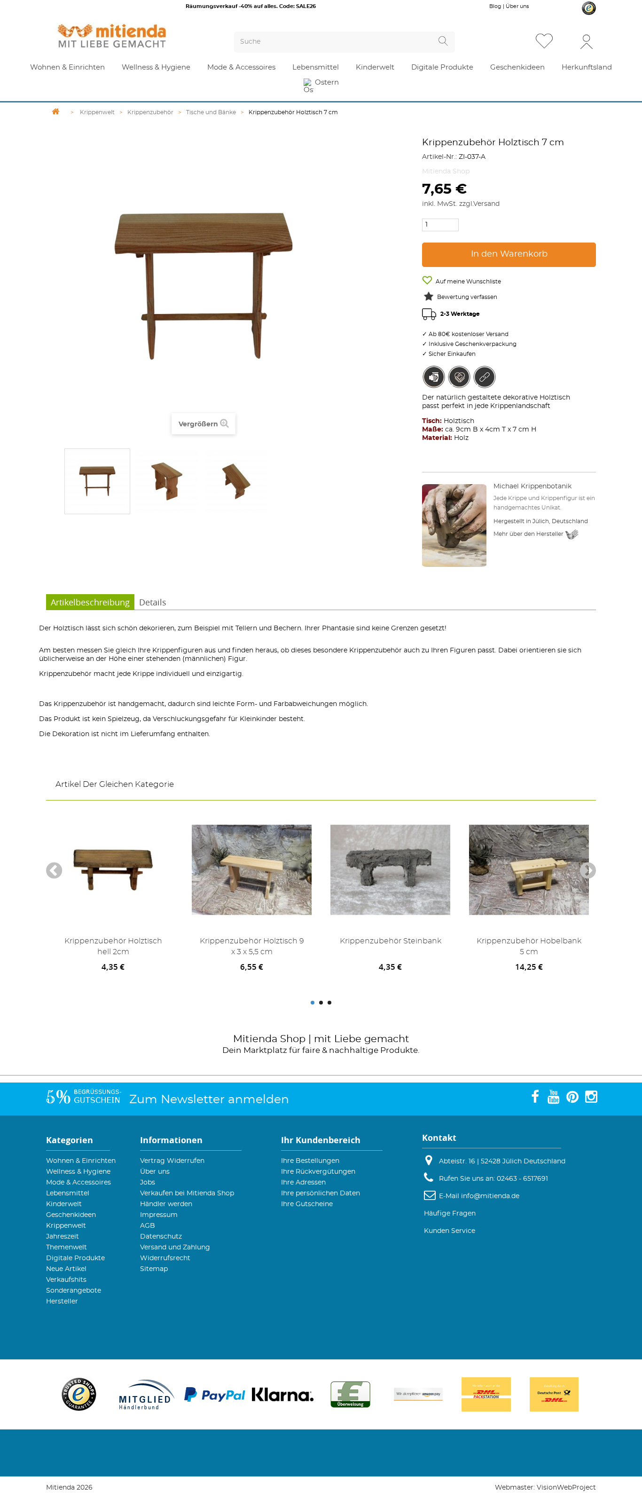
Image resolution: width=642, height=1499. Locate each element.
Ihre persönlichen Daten (320, 1193)
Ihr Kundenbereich (320, 1140)
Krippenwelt (66, 1226)
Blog (495, 6)
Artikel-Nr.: (439, 157)
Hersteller (62, 1301)
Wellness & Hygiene (78, 1172)
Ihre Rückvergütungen (318, 1172)
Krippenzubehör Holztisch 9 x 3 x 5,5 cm (252, 946)
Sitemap (154, 1269)
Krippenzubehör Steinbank (390, 941)
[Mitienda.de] (128, 36)
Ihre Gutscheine (307, 1204)
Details (152, 602)
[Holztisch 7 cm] (97, 481)
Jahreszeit (62, 1236)
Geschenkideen (71, 1215)
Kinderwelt (64, 1204)
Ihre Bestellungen (310, 1161)
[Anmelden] (586, 41)
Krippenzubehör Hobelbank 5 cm (529, 946)
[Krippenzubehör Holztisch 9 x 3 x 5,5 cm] (252, 870)
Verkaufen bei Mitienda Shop (187, 1193)
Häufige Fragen (450, 1213)
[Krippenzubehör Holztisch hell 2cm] (113, 870)
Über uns (517, 6)
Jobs (147, 1182)
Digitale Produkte (75, 1258)
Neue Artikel (66, 1269)
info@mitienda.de (490, 1196)
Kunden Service (449, 1231)
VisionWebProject (566, 1487)
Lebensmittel (67, 1193)
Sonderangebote (73, 1290)
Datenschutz (161, 1236)
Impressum (159, 1215)
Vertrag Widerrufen (172, 1161)
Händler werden (166, 1204)
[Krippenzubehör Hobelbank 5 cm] (529, 870)
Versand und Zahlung (175, 1247)
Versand (486, 204)
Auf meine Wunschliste (467, 281)
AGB (147, 1226)
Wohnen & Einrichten (81, 1161)
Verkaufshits (66, 1280)
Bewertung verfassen (467, 297)
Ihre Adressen (303, 1182)
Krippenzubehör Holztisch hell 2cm (113, 946)
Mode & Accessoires (78, 1182)
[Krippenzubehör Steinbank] (390, 870)
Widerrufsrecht (165, 1258)
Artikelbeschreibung (90, 602)
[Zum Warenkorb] (567, 42)
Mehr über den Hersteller (529, 534)
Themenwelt (66, 1247)
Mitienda (255, 1039)
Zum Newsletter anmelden (209, 1100)
